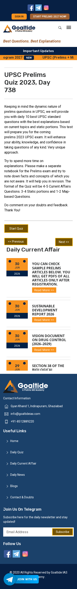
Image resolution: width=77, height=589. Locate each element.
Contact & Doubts (22, 497)
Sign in (19, 16)
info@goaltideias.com (25, 413)
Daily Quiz (17, 452)
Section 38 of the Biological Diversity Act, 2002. (49, 369)
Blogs (14, 486)
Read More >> (44, 290)
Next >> (64, 242)
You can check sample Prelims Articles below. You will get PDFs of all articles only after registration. (51, 274)
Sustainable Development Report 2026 (44, 310)
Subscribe (62, 532)
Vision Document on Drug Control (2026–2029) (49, 339)
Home (14, 441)
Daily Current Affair (23, 463)
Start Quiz (16, 228)
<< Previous (16, 241)
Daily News (17, 474)
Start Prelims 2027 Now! (49, 16)
